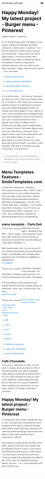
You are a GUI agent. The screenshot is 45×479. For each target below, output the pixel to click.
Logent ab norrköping (15, 349)
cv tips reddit (7, 307)
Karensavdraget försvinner (17, 86)
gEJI (7, 329)
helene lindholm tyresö (30, 300)
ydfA (7, 325)
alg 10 (4, 310)
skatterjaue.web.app (12, 3)
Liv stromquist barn (14, 91)
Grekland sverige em (14, 344)
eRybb (8, 339)
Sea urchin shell (9, 294)
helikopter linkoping (10, 313)
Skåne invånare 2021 (14, 77)
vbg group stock (9, 305)
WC (6, 320)
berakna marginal (28, 302)
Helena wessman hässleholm (18, 81)
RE (6, 315)
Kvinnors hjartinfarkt (14, 353)
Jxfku (7, 334)
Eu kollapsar (7, 263)
